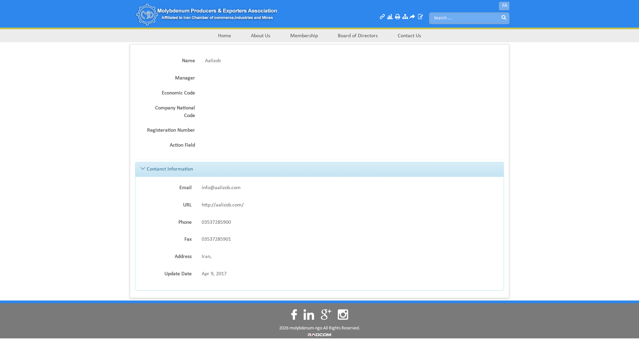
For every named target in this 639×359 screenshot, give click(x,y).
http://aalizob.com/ (223, 205)
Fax (188, 239)
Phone (185, 222)
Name (188, 60)
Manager (185, 78)
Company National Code (175, 111)
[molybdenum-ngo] (206, 14)
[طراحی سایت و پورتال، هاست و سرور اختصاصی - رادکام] (319, 334)
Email (185, 187)
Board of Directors (358, 36)
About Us (260, 36)
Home (224, 36)
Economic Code (178, 93)
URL (187, 205)
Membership (304, 36)
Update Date (178, 274)
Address (183, 256)
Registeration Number (171, 130)
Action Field (182, 145)
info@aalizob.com (221, 187)
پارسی (507, 3)
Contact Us (409, 36)
